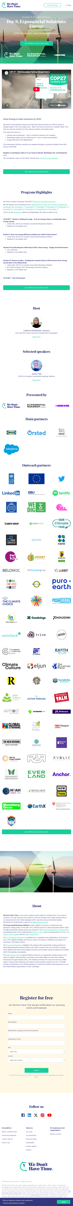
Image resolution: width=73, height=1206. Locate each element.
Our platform (7, 1128)
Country (10, 1056)
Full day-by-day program (49, 158)
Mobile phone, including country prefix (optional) (23, 1030)
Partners (28, 1150)
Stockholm (17, 212)
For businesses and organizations (57, 1129)
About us (29, 1128)
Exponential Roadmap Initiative (53, 930)
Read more (36, 337)
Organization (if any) (14, 1039)
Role (9, 1047)
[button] (67, 5)
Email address (12, 1022)
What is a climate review (9, 1132)
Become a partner (55, 1134)
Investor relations (31, 1146)
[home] (11, 5)
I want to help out (7, 1139)
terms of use (52, 1075)
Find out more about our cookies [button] (14, 1203)
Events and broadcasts (9, 1135)
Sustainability (30, 1142)
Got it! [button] (64, 1202)
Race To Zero (38, 932)
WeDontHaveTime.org (40, 922)
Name (10, 1013)
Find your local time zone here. (44, 202)
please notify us (36, 1194)
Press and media (31, 1139)
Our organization (31, 1135)
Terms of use (6, 1142)
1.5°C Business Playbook (15, 937)
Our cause (29, 1132)
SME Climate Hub (31, 934)
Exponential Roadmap (14, 945)
